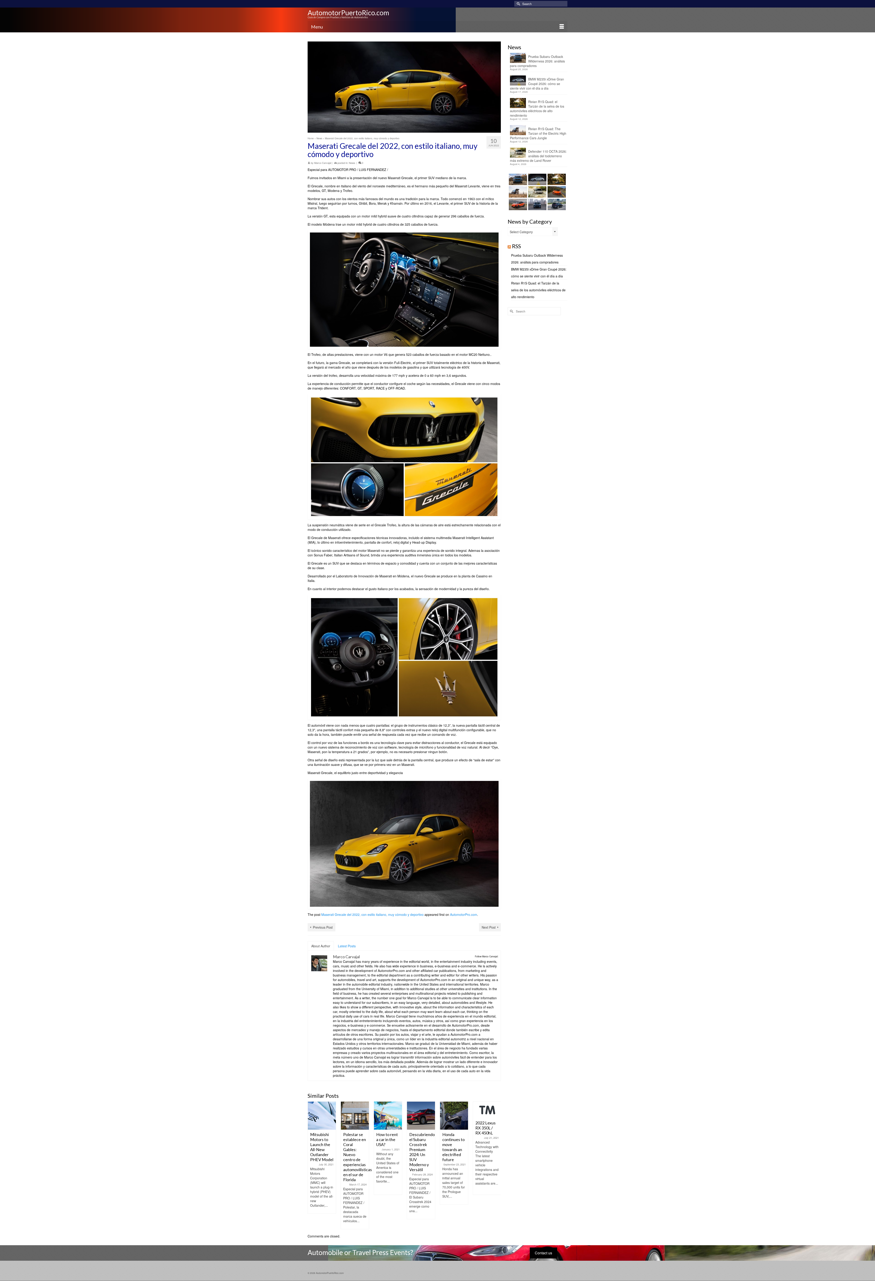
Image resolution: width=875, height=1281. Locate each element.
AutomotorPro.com (463, 914)
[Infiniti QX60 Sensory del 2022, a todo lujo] (487, 1116)
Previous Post (323, 927)
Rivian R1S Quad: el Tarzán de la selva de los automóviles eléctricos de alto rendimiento (537, 108)
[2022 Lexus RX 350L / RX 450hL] (454, 1110)
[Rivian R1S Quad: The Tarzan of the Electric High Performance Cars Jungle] (517, 192)
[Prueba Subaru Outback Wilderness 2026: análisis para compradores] (517, 179)
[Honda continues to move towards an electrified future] (421, 1116)
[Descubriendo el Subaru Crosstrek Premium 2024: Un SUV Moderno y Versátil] (388, 1116)
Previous (312, 1165)
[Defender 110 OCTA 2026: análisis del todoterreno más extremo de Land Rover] (536, 192)
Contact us (543, 1252)
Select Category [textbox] (521, 232)
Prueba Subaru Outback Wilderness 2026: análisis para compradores (537, 61)
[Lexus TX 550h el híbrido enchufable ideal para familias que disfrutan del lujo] (536, 204)
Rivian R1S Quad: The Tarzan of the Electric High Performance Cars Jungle (538, 133)
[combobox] (533, 231)
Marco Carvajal (322, 163)
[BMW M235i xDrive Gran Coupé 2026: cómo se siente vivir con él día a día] (536, 179)
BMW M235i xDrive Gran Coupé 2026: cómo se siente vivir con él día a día (537, 83)
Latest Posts (347, 946)
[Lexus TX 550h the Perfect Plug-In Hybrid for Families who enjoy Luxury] (556, 204)
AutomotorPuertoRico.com (348, 12)
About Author (320, 946)
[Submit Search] (517, 4)
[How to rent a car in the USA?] (355, 1116)
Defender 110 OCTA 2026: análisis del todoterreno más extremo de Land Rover (538, 156)
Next (497, 1165)
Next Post (489, 927)
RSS (516, 246)
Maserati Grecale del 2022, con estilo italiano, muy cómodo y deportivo (372, 914)
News (352, 163)
